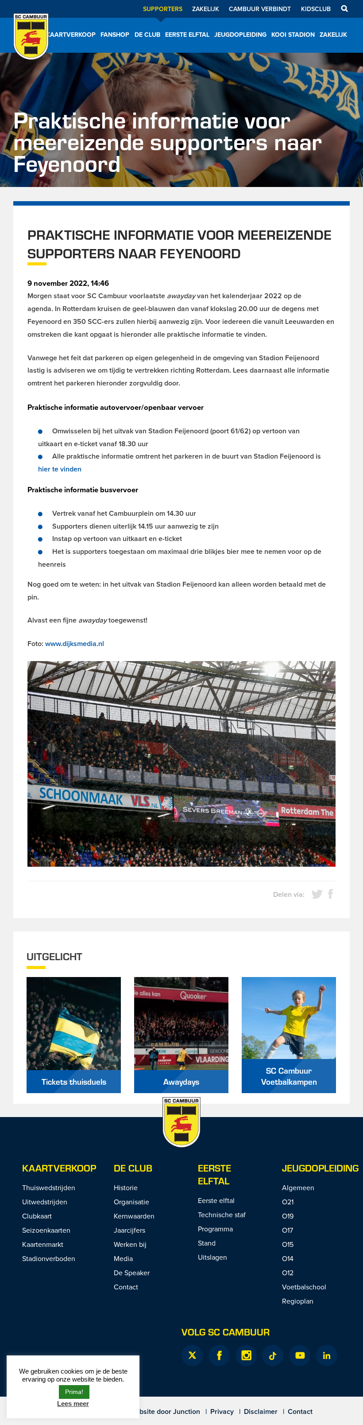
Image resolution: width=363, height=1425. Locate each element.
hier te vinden (59, 469)
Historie (126, 1187)
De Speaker (132, 1272)
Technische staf (222, 1214)
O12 (287, 1272)
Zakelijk (205, 8)
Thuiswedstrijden (48, 1187)
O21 (287, 1202)
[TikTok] (272, 1355)
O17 (287, 1230)
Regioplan (297, 1301)
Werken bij (130, 1244)
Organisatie (131, 1202)
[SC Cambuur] (31, 48)
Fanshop (114, 34)
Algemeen (298, 1187)
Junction (186, 1411)
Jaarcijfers (129, 1230)
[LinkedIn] (326, 1355)
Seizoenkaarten (46, 1230)
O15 (287, 1244)
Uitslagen (212, 1257)
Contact (126, 1287)
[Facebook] (219, 1355)
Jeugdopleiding (240, 34)
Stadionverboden (48, 1258)
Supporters (162, 8)
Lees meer (73, 1403)
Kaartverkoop (71, 34)
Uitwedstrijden (44, 1202)
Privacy (222, 1411)
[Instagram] (246, 1355)
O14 (287, 1258)
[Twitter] (192, 1355)
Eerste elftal (187, 34)
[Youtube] (299, 1355)
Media (123, 1258)
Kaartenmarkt (42, 1244)
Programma (215, 1229)
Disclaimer (261, 1411)
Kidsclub (316, 8)
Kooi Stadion (293, 34)
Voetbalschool (304, 1287)
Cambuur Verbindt (260, 8)
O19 (287, 1216)
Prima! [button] (74, 1391)
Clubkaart (37, 1216)
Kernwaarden (134, 1216)
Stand (207, 1243)
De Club (147, 34)
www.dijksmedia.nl (74, 644)
